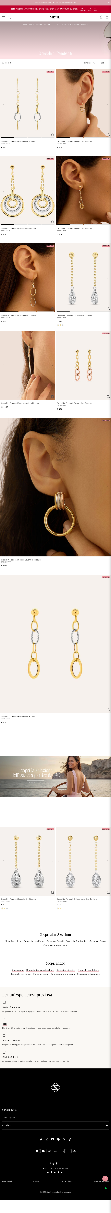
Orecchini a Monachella (55, 945)
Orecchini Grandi (55, 941)
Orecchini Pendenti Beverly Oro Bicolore (18, 142)
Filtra (102, 63)
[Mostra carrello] (107, 17)
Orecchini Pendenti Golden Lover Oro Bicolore (77, 899)
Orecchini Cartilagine (76, 941)
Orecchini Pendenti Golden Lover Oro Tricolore (21, 560)
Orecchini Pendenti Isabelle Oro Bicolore (18, 229)
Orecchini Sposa (97, 941)
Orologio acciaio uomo (88, 974)
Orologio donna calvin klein (40, 970)
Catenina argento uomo (63, 974)
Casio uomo (18, 970)
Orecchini (27, 25)
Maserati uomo (40, 974)
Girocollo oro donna (21, 974)
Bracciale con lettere (88, 970)
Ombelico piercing (66, 970)
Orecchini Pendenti (43, 25)
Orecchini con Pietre (34, 941)
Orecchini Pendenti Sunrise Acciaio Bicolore (20, 403)
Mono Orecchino (13, 941)
